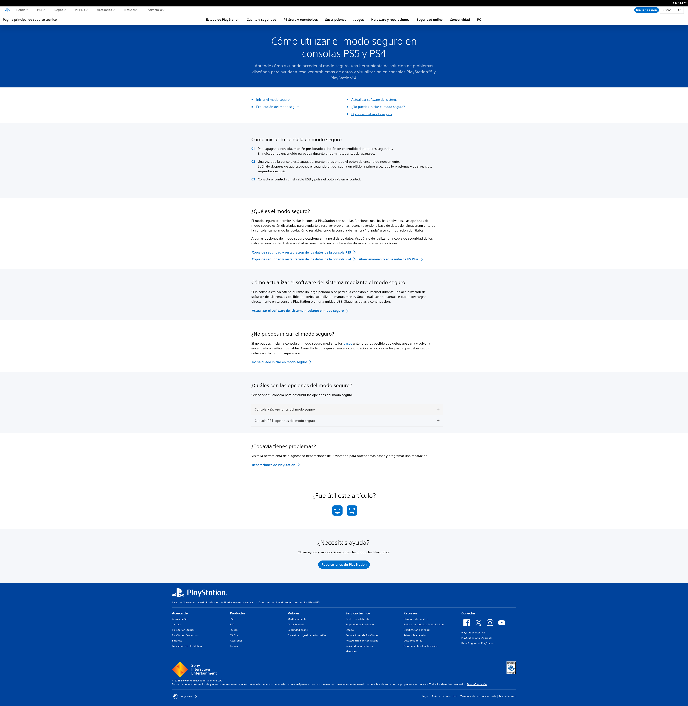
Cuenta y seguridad (261, 20)
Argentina (186, 696)
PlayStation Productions (186, 635)
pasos (347, 343)
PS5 (39, 9)
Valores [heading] (294, 613)
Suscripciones (335, 20)
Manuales (351, 651)
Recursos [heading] (410, 613)
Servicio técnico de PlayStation (201, 602)
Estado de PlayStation (222, 20)
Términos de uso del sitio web (478, 696)
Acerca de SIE (180, 619)
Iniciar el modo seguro (273, 99)
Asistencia (154, 9)
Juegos (58, 9)
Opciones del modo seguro (371, 114)
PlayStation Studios (183, 629)
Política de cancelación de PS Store (424, 624)
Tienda (20, 9)
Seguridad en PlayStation (360, 624)
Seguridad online (430, 20)
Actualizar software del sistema (374, 99)
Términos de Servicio (415, 619)
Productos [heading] (238, 613)
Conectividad (460, 20)
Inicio (175, 602)
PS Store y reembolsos (301, 20)
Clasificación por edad (416, 629)
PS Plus (80, 9)
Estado (350, 629)
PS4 (232, 624)
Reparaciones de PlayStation (362, 635)
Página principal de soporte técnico (30, 20)
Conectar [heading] (468, 613)
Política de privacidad (444, 696)
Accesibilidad (296, 624)
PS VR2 (234, 629)
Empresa (177, 640)
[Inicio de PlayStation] (7, 10)
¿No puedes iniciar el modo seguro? (378, 107)
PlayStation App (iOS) (473, 632)
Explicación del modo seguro (278, 107)
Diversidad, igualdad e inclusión (307, 635)
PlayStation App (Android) (476, 638)
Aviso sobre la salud (415, 635)
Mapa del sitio (507, 696)
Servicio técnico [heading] (358, 613)
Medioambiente (297, 619)
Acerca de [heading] (180, 613)
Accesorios (104, 9)
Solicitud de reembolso (359, 646)
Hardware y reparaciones (390, 20)
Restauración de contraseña (362, 640)
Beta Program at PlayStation (477, 643)
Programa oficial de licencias (420, 646)
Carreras (177, 624)
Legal (425, 696)
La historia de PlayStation (187, 646)
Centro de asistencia (357, 619)
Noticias (129, 9)
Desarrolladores (412, 640)
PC (479, 20)
